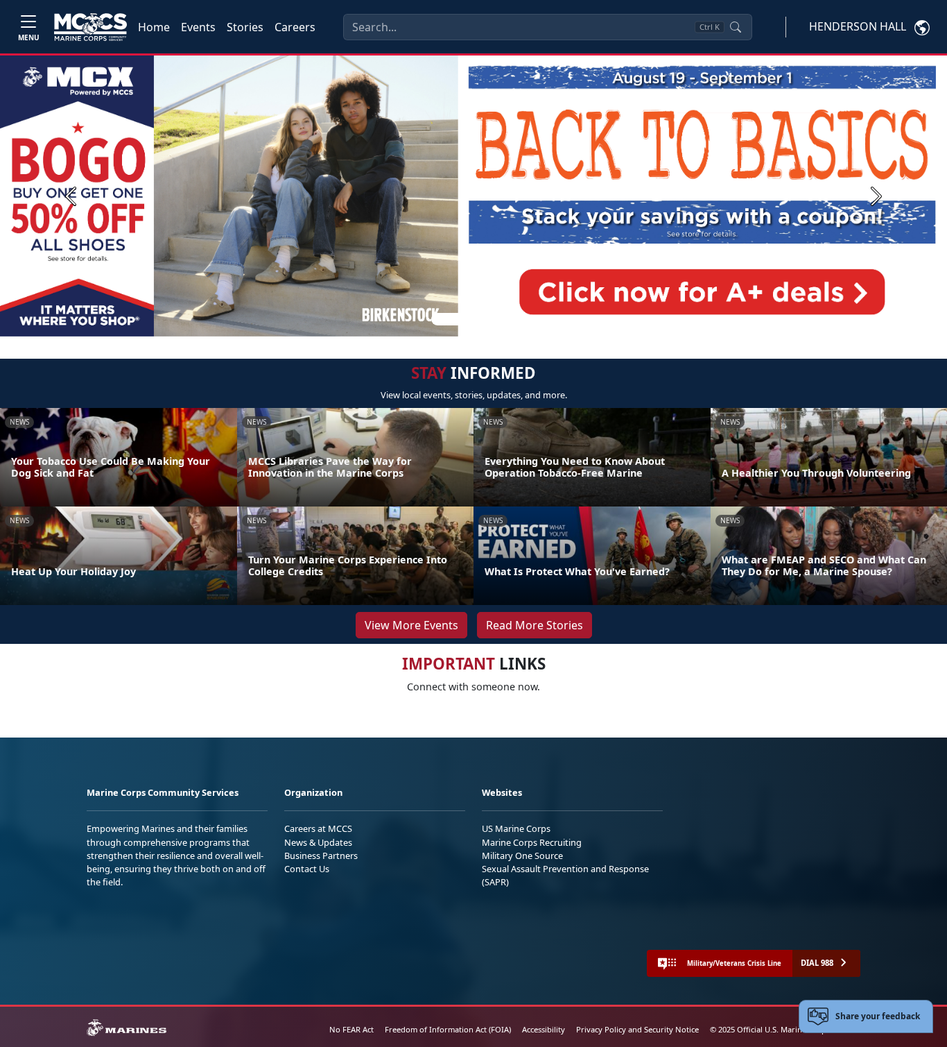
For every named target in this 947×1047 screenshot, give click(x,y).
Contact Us (306, 868)
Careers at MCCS (318, 828)
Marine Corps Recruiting (532, 842)
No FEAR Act (351, 1029)
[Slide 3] (493, 319)
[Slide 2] (476, 319)
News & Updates (318, 842)
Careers (295, 27)
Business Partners (321, 855)
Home (154, 27)
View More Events (411, 625)
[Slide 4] (509, 319)
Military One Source (522, 855)
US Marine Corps (516, 828)
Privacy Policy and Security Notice (637, 1029)
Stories (245, 27)
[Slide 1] (448, 319)
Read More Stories (534, 625)
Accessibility (543, 1029)
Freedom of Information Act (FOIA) (448, 1029)
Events (198, 27)
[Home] (90, 27)
